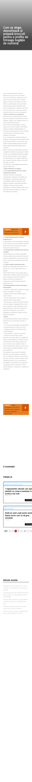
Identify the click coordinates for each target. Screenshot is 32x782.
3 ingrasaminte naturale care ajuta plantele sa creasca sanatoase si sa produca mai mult (15, 602)
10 (24, 531)
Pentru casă (8, 495)
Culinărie (7, 520)
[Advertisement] (16, 75)
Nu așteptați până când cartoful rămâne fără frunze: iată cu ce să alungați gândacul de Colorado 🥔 (16, 595)
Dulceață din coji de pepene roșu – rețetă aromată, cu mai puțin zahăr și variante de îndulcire (15, 588)
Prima (5, 531)
